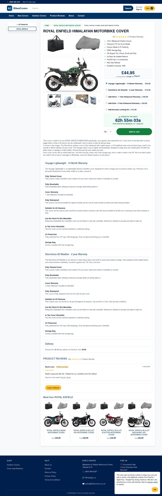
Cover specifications (15, 468)
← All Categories (22, 24)
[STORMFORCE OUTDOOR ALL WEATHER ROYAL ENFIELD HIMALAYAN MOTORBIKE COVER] (95, 100)
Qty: (105, 131)
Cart (149, 8)
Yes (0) (63, 377)
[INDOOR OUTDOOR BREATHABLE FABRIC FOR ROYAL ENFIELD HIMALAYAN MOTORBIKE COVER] (82, 100)
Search (128, 8)
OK (155, 489)
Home (11, 15)
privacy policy (153, 482)
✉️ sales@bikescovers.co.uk (93, 483)
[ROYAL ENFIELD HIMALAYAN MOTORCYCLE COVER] (54, 100)
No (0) (69, 377)
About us (48, 465)
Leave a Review (53, 387)
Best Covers (23, 15)
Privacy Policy (50, 476)
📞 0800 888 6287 (89, 471)
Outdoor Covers (39, 15)
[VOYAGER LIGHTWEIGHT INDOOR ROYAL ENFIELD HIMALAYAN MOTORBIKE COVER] (68, 100)
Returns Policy (50, 472)
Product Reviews (57, 15)
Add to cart (134, 131)
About (71, 15)
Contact (81, 15)
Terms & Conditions (52, 479)
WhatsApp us (90, 477)
